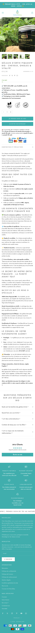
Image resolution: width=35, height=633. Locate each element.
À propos (4, 597)
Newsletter (4, 608)
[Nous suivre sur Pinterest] (17, 613)
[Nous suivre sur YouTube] (21, 613)
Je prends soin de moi (17, 118)
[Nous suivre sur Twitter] (7, 613)
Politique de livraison (7, 574)
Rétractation (5, 568)
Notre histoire (5, 600)
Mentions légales (6, 580)
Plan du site (5, 586)
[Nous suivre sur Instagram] (12, 613)
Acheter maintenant (17, 124)
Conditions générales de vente (10, 583)
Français (17, 618)
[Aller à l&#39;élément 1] (4, 56)
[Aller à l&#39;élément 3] (15, 56)
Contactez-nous (6, 606)
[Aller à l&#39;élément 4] (21, 56)
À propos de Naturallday (8, 589)
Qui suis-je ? (5, 603)
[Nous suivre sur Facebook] (3, 613)
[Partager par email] (17, 75)
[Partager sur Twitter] (12, 75)
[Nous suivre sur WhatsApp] (26, 613)
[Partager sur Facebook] (9, 75)
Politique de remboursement (9, 577)
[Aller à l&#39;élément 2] (10, 56)
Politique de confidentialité (9, 571)
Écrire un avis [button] (17, 455)
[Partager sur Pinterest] (14, 75)
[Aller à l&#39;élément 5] (27, 56)
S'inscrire (8, 559)
